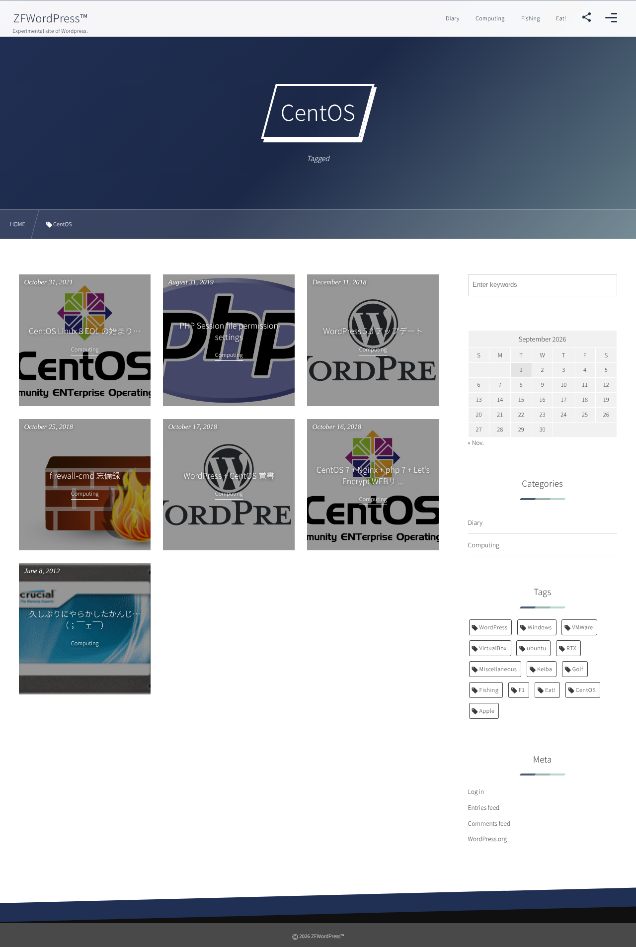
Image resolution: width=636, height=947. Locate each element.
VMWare (582, 627)
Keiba (544, 669)
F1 (522, 690)
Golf (577, 669)
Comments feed (489, 823)
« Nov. (476, 442)
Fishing (489, 690)
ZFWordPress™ (50, 17)
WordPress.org (487, 839)
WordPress (493, 627)
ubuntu (536, 648)
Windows (540, 627)
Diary (475, 522)
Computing (483, 544)
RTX (571, 648)
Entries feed (484, 807)
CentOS (586, 690)
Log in (476, 791)
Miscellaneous (498, 669)
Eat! (550, 690)
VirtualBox (493, 648)
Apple (487, 711)
